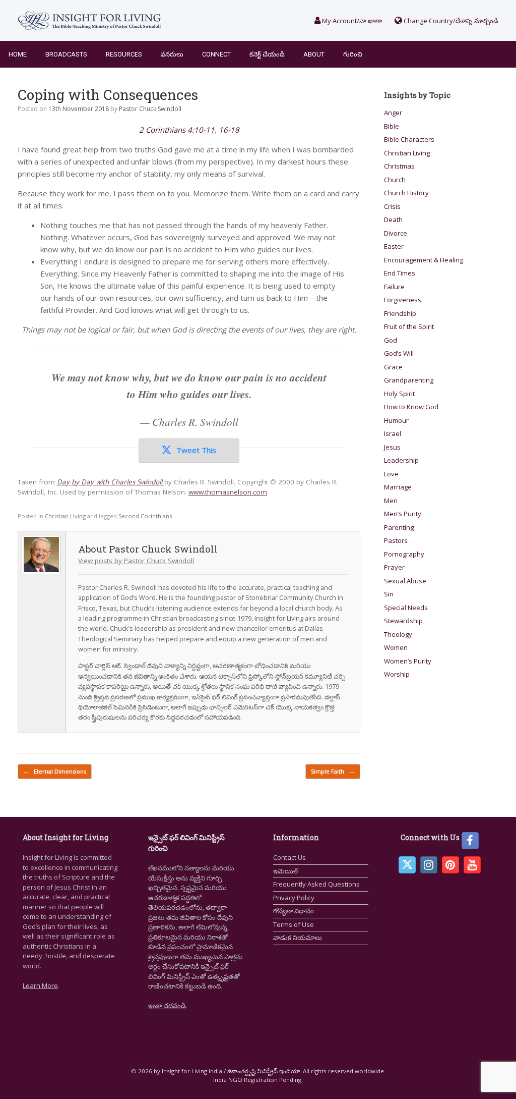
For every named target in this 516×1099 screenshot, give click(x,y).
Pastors (396, 540)
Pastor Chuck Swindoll (150, 108)
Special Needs (406, 607)
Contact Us (289, 857)
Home (18, 54)
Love (391, 473)
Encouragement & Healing (423, 259)
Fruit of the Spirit (409, 326)
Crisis (392, 206)
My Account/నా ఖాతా (351, 20)
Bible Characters (409, 139)
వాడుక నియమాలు (297, 937)
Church (395, 179)
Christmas (399, 166)
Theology (398, 634)
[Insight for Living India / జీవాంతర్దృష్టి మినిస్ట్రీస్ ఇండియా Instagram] (428, 864)
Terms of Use (293, 924)
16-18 (229, 130)
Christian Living (65, 516)
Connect (216, 54)
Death (393, 219)
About (314, 54)
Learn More (40, 985)
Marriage (398, 486)
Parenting (399, 527)
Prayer (394, 567)
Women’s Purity (407, 661)
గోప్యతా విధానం (293, 910)
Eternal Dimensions (54, 771)
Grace (393, 366)
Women (396, 647)
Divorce (395, 233)
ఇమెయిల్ (285, 870)
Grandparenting (408, 379)
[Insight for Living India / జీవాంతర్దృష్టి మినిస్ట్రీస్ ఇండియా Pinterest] (450, 864)
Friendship (400, 313)
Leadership (401, 460)
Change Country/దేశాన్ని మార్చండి (450, 20)
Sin (389, 593)
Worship (397, 674)
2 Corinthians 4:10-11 (177, 130)
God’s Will (399, 353)
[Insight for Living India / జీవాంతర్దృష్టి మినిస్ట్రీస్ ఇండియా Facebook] (470, 840)
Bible (391, 126)
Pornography (404, 554)
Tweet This (196, 450)
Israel (392, 433)
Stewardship (403, 620)
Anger (393, 112)
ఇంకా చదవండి (167, 1005)
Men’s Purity (402, 513)
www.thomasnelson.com (227, 492)
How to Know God (411, 406)
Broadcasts (66, 54)
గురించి (352, 54)
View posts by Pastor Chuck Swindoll (136, 560)
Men (391, 500)
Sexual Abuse (405, 580)
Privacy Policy (293, 897)
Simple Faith (333, 771)
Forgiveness (402, 299)
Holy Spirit (399, 393)
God (390, 340)
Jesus (392, 447)
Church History (406, 192)
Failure (394, 286)
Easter (394, 246)
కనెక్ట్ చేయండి (267, 54)
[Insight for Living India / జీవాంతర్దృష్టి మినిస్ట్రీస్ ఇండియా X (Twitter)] (407, 864)
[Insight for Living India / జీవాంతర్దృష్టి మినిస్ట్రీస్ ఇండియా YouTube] (472, 864)
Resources (124, 54)
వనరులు (172, 54)
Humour (396, 420)
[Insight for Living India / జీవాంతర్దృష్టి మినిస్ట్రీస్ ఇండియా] (89, 20)
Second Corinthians (145, 516)
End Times (399, 273)
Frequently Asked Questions (316, 884)
